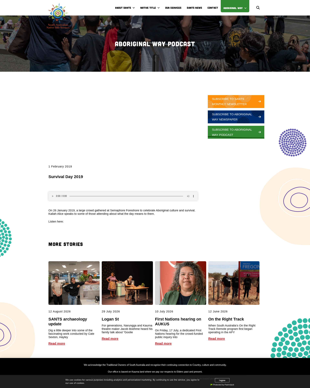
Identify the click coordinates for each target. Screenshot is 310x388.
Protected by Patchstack (223, 385)
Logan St (110, 319)
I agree (222, 380)
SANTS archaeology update (67, 321)
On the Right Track (226, 319)
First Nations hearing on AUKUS (178, 321)
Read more (56, 343)
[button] (258, 7)
